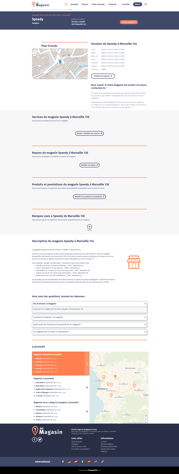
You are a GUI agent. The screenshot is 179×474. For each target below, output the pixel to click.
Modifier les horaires (102, 76)
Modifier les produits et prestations (88, 197)
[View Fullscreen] (92, 354)
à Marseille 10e (45, 368)
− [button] (35, 54)
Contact (103, 442)
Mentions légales (107, 444)
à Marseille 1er (44, 362)
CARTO (146, 422)
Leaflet (75, 78)
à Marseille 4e (44, 359)
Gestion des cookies (108, 449)
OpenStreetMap (83, 78)
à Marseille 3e (44, 365)
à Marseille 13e (46, 383)
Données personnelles (109, 446)
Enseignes (75, 444)
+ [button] (35, 51)
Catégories (112, 4)
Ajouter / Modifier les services (88, 133)
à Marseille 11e (44, 372)
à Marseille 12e (46, 410)
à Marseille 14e (45, 407)
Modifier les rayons (88, 165)
